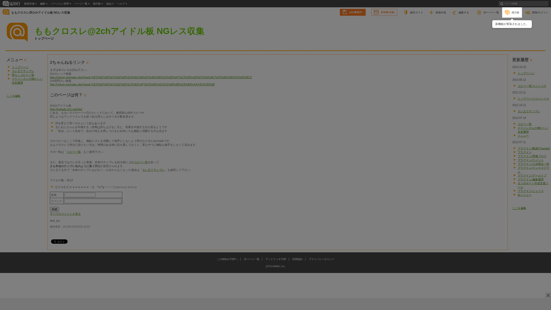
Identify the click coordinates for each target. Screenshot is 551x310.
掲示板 (515, 12)
